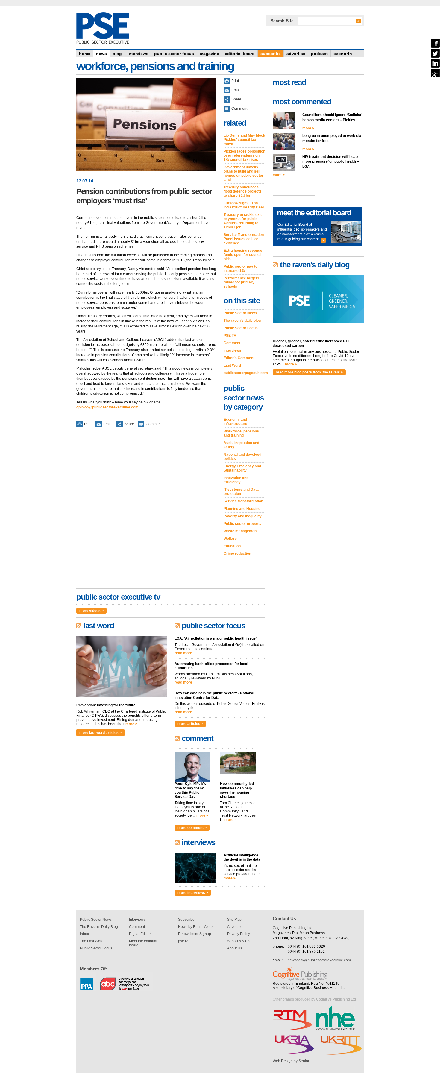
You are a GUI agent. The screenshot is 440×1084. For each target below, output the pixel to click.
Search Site (282, 20)
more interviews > (192, 893)
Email (108, 424)
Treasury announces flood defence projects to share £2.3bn (243, 191)
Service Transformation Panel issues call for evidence (244, 239)
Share (129, 424)
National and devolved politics (242, 456)
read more (183, 653)
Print (88, 424)
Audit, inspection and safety (241, 445)
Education (232, 546)
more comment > (192, 828)
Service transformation (243, 501)
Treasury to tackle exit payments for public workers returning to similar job (243, 221)
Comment (154, 424)
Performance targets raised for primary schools (241, 282)
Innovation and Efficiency (236, 480)
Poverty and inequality (243, 516)
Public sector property (243, 524)
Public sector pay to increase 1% (240, 268)
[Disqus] (146, 510)
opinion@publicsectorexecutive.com (107, 407)
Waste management (241, 531)
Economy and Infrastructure (235, 421)
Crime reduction (237, 553)
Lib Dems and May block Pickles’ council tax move (244, 139)
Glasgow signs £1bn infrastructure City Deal (244, 205)
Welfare (230, 538)
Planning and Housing (242, 509)
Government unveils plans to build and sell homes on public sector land (243, 173)
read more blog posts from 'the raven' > (309, 372)
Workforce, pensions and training (241, 433)
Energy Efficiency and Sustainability (242, 468)
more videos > (91, 611)
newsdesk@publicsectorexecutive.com (319, 960)
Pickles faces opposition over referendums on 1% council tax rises (244, 155)
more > (131, 724)
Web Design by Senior (291, 1061)
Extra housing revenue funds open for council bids (243, 254)
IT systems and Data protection (241, 491)
